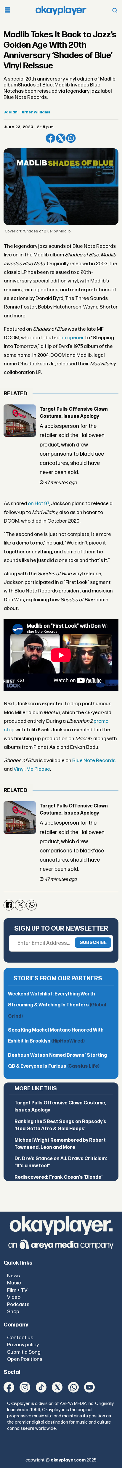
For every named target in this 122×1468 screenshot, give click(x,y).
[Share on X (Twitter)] (60, 138)
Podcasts (18, 1304)
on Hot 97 (38, 503)
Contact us (20, 1337)
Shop (13, 1311)
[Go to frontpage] (61, 10)
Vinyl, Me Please (32, 769)
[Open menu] (7, 10)
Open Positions (24, 1359)
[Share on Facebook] (50, 138)
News (13, 1276)
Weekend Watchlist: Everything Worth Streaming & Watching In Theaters (57, 1005)
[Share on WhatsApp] (71, 138)
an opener (72, 338)
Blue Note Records (93, 760)
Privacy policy (23, 1345)
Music (14, 1283)
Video (13, 1297)
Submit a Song (24, 1352)
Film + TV (17, 1290)
